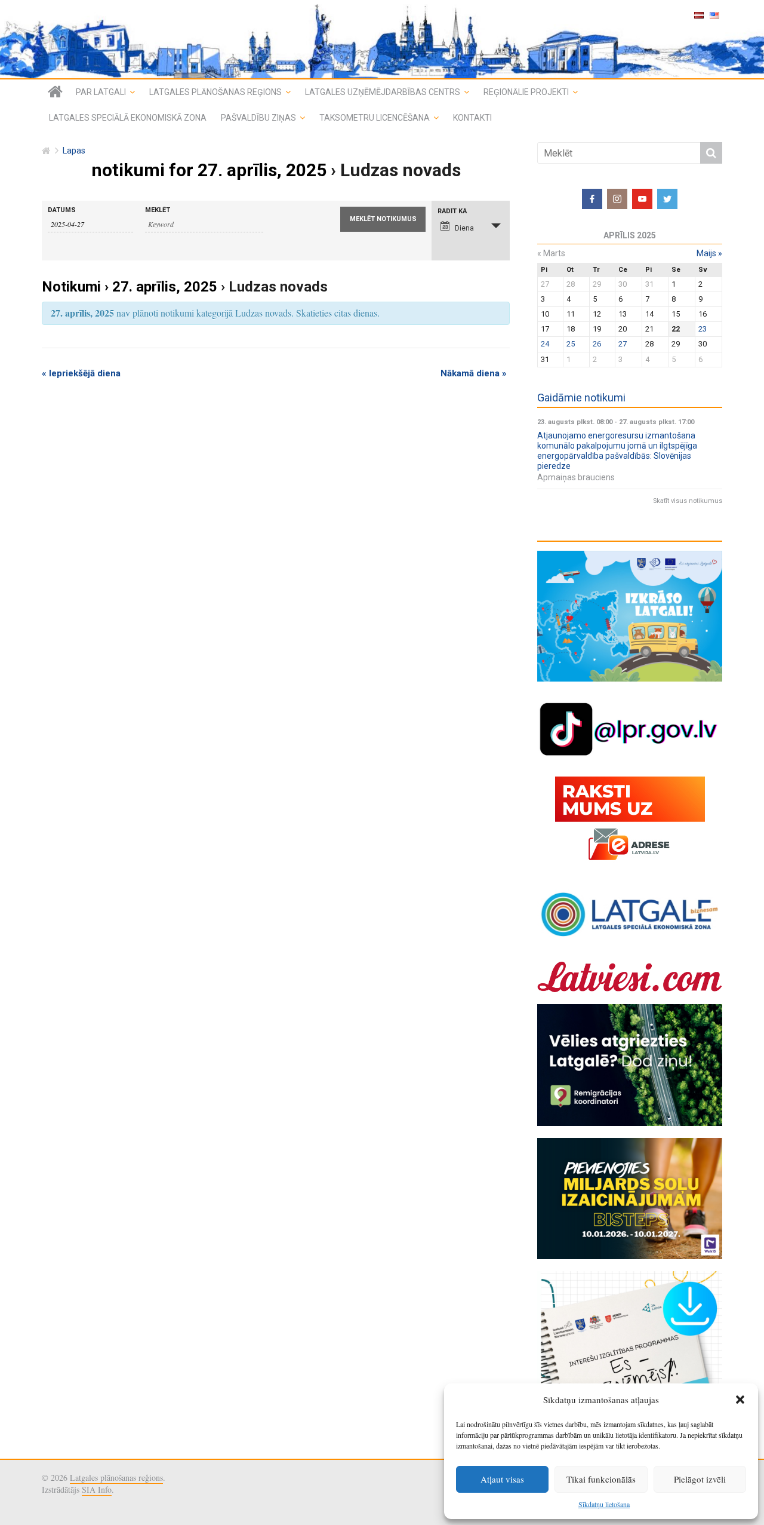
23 (702, 328)
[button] (740, 1400)
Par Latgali (101, 92)
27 (622, 343)
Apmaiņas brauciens (576, 477)
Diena (464, 228)
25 (570, 343)
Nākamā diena (473, 373)
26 (597, 343)
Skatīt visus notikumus (687, 501)
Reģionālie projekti (526, 92)
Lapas (74, 151)
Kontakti (472, 117)
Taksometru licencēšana (374, 117)
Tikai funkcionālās (601, 1479)
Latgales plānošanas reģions (215, 92)
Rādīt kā (452, 211)
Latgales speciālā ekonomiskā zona (128, 117)
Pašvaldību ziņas (258, 117)
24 (545, 343)
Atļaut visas (502, 1479)
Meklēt (157, 210)
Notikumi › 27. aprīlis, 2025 (129, 286)
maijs (709, 253)
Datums (62, 210)
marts (551, 253)
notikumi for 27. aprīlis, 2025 (208, 169)
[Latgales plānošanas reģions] (382, 39)
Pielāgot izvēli (700, 1479)
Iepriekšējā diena (81, 373)
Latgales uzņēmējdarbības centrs (382, 92)
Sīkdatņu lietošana (604, 1504)
